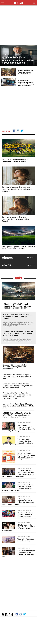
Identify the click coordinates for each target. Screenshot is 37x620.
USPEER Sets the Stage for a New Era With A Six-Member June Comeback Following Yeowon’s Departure (17, 415)
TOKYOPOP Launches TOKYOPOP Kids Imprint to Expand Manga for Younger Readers (26, 456)
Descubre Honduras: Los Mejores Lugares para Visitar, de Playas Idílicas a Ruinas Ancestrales (18, 386)
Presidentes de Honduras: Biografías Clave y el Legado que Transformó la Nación (17, 377)
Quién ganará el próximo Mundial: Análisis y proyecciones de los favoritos (18, 248)
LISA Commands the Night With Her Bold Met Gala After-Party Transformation (18, 528)
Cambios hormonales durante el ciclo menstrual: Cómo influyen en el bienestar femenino (17, 189)
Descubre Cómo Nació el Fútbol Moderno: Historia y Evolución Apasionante (15, 367)
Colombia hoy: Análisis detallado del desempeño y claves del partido (15, 160)
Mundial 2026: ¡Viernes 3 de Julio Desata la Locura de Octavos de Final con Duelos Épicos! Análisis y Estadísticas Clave (17, 396)
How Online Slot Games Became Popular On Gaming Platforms (26, 515)
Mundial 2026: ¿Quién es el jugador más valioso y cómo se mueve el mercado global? (17, 306)
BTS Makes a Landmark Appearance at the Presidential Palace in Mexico (18, 553)
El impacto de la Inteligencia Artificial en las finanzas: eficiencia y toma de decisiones (26, 83)
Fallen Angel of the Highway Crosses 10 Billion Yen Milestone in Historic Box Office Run (18, 501)
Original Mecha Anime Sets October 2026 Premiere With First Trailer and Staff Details (18, 487)
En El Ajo (7, 614)
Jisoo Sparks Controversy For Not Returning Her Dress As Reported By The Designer (18, 428)
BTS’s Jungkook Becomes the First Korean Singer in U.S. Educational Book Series (17, 442)
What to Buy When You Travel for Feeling (25, 540)
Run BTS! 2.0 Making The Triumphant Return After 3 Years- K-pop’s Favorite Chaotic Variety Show (18, 473)
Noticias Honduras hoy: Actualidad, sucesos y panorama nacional (26, 72)
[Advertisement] (18, 26)
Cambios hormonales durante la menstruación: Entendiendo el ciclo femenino (15, 219)
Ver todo (30, 257)
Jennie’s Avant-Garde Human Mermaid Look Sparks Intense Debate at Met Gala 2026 (18, 406)
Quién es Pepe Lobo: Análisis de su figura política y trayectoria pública (18, 60)
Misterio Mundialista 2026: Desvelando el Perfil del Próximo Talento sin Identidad (17, 317)
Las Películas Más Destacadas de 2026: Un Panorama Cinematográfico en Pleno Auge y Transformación (18, 333)
